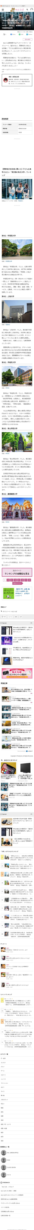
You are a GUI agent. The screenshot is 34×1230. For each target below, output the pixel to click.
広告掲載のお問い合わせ (7, 1211)
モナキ (9, 1175)
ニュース (3, 1079)
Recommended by (22, 751)
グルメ (2, 1066)
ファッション (4, 1083)
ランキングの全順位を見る (17, 574)
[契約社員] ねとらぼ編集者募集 (9, 1199)
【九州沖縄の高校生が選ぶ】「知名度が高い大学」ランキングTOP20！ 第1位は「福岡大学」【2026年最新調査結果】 (21, 934)
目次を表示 (27, 39)
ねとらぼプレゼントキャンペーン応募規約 (12, 1195)
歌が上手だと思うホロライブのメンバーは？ (18, 958)
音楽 (2, 1140)
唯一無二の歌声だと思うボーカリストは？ (17, 985)
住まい (2, 1103)
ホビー (2, 1087)
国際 (2, 1116)
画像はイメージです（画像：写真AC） (25, 31)
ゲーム (2, 1070)
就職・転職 (4, 1128)
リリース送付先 (5, 1207)
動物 (2, 1108)
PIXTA (7, 388)
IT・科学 (3, 1058)
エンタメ (3, 1062)
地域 (2, 1120)
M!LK (8, 1160)
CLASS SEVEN (11, 1167)
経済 (2, 1136)
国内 (2, 1112)
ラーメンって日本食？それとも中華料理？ (17, 966)
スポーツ (3, 1075)
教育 (2, 1132)
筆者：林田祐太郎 (14, 77)
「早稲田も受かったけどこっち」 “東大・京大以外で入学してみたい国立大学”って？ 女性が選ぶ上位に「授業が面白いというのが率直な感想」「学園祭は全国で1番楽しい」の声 (22, 868)
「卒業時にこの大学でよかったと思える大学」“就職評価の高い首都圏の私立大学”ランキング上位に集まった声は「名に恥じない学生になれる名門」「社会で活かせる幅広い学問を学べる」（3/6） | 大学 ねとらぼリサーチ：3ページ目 (18, 1036)
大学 (3, 17)
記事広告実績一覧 (5, 1215)
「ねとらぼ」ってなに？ (7, 1186)
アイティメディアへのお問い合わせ (10, 1203)
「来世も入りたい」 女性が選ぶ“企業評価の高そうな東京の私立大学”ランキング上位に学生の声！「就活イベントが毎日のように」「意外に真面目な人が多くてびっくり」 (21, 859)
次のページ (17, 583)
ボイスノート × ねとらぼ (10, 611)
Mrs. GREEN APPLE (12, 1152)
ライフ (2, 1091)
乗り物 (2, 1095)
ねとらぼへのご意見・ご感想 (8, 1191)
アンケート (3, 944)
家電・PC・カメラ (6, 1124)
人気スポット (4, 1099)
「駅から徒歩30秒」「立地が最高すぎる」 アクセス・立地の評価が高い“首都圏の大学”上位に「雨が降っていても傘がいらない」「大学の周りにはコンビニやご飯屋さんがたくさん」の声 (22, 928)
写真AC (20, 201)
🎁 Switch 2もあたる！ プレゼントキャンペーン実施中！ (13, 5)
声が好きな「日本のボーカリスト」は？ (17, 950)
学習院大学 (9, 261)
